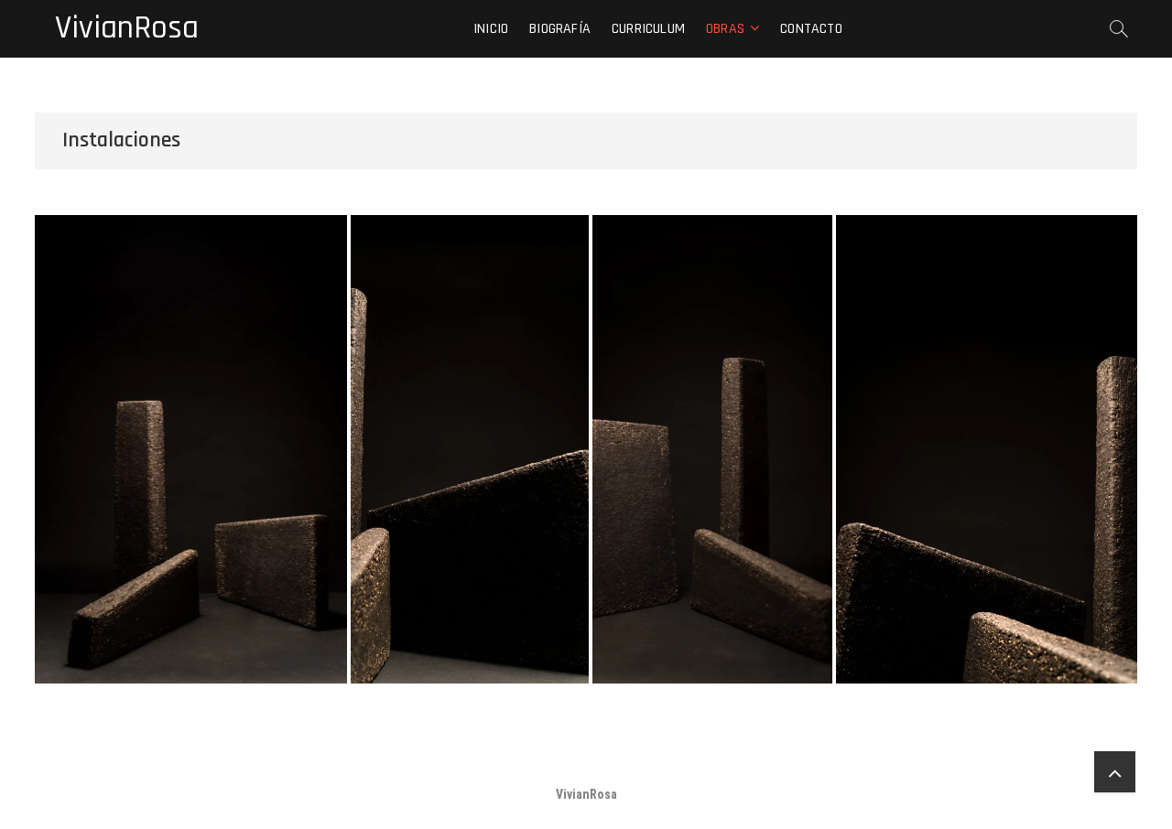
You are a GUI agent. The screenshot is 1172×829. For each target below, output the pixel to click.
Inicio (490, 28)
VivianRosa (127, 28)
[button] (191, 449)
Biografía (560, 28)
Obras (725, 28)
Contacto (811, 28)
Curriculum (648, 28)
